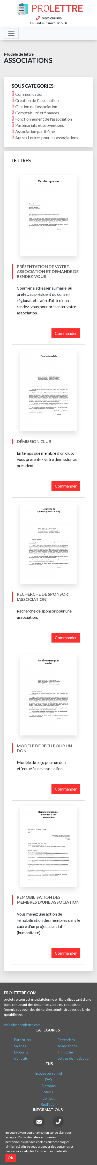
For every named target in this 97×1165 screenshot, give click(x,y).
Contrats (21, 1058)
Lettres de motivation (74, 1058)
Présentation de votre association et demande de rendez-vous (48, 271)
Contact (48, 1098)
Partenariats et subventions (39, 125)
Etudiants (21, 1052)
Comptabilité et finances (37, 112)
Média (48, 1092)
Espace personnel (48, 1073)
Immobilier (66, 1052)
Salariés (20, 1046)
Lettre (57, 8)
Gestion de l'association (36, 106)
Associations (67, 1046)
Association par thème (35, 131)
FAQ (48, 1080)
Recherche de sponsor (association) (42, 596)
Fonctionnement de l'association (43, 118)
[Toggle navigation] (11, 33)
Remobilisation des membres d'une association (48, 899)
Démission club (34, 441)
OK (10, 1157)
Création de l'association (37, 100)
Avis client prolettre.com (22, 1025)
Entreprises (66, 1040)
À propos (48, 1086)
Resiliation (48, 1104)
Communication (29, 94)
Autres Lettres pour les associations (46, 137)
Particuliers (22, 1040)
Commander (66, 333)
